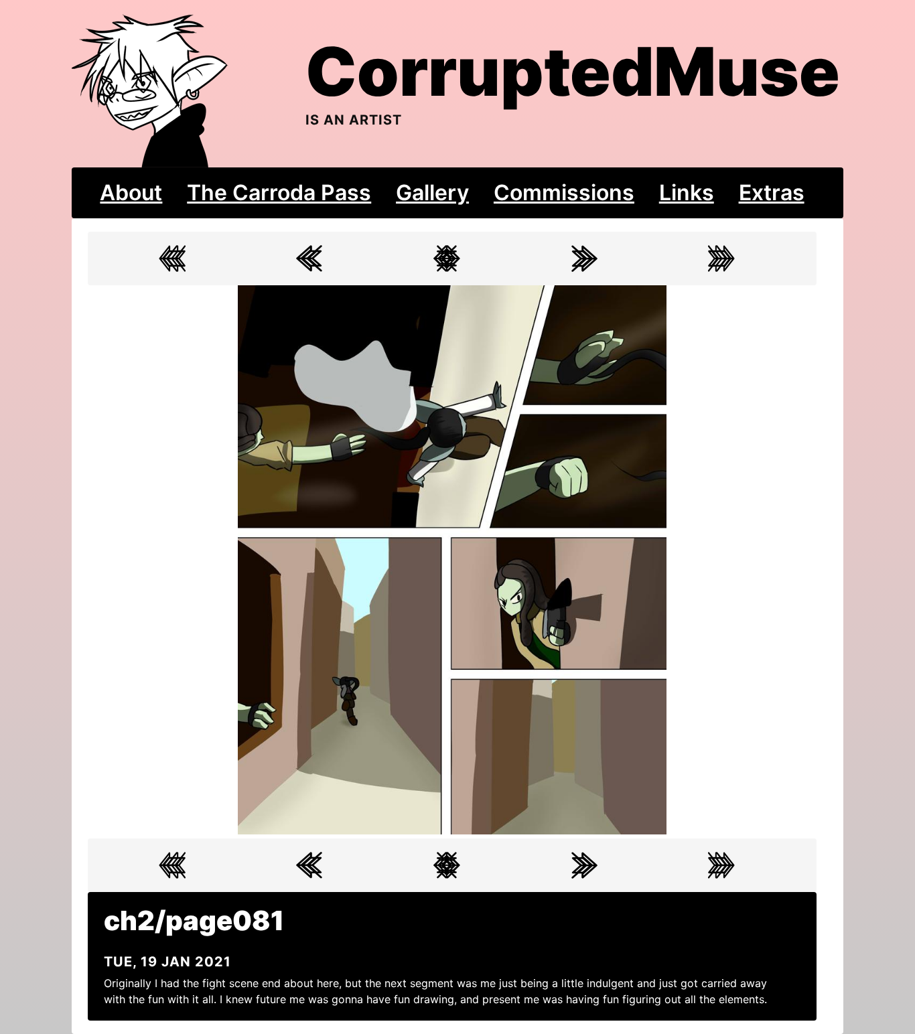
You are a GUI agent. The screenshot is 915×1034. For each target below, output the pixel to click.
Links (686, 192)
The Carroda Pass (279, 192)
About (131, 192)
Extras (771, 192)
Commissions (564, 192)
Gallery (432, 192)
